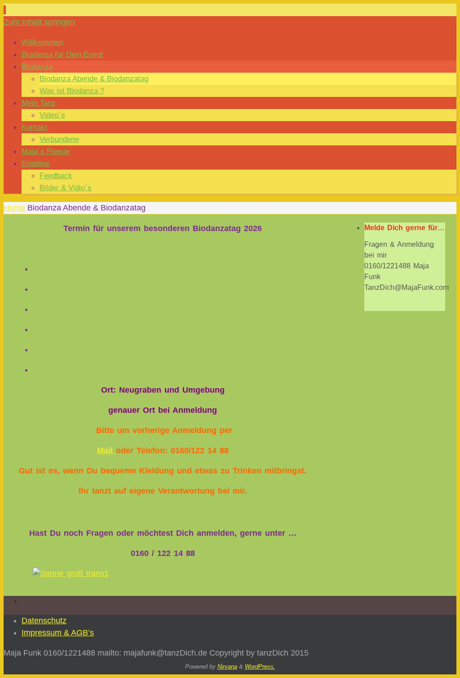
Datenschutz (44, 620)
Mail (106, 450)
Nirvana (227, 666)
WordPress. (260, 666)
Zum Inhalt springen (39, 21)
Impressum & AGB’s (58, 632)
